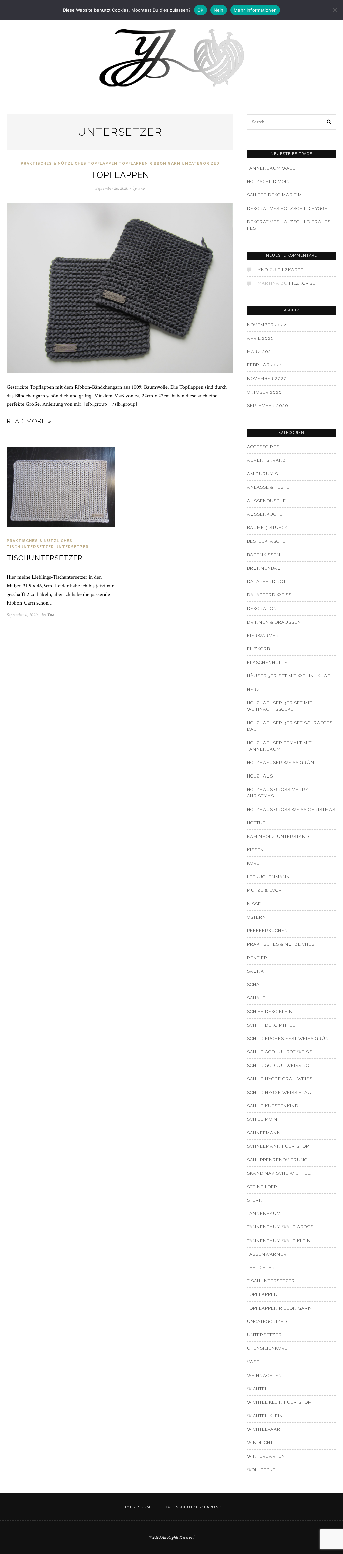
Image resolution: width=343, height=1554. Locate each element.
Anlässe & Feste (268, 487)
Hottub (256, 822)
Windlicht (260, 1442)
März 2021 (260, 351)
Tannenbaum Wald (271, 168)
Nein (219, 10)
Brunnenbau (264, 568)
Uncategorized (200, 163)
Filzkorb (258, 648)
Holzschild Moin (268, 181)
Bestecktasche (266, 541)
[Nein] (334, 10)
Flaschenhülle (267, 662)
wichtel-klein (265, 1415)
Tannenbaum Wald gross (280, 1226)
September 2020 (267, 405)
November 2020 (267, 378)
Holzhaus (260, 776)
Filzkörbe (291, 269)
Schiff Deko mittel (271, 1025)
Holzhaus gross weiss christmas (291, 809)
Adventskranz (266, 460)
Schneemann (264, 1132)
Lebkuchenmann (268, 876)
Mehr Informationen (255, 10)
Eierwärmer (263, 635)
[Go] (329, 122)
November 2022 (266, 324)
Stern (255, 1200)
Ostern (256, 917)
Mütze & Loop (264, 890)
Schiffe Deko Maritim (274, 194)
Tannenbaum (264, 1213)
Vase (253, 1361)
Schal (254, 984)
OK (200, 10)
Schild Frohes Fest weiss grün (288, 1038)
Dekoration (262, 608)
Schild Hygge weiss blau (279, 1092)
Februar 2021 (264, 364)
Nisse (254, 903)
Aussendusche (266, 500)
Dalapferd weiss (269, 594)
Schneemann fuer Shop (278, 1146)
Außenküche (265, 514)
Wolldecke (261, 1469)
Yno (263, 269)
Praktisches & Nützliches (53, 163)
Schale (256, 997)
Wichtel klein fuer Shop (279, 1402)
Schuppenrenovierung (277, 1159)
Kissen (255, 849)
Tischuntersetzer (30, 547)
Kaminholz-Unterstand (278, 836)
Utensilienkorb (267, 1348)
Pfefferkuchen (267, 930)
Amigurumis (262, 473)
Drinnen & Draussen (274, 622)
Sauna (255, 971)
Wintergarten (266, 1456)
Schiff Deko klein (270, 1011)
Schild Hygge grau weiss (280, 1078)
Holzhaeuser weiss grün (280, 762)
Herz (253, 689)
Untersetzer (72, 547)
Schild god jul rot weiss (279, 1051)
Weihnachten (264, 1375)
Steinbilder (262, 1186)
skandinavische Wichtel (279, 1173)
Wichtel (257, 1388)
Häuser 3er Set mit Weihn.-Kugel (290, 675)
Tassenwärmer (267, 1254)
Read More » (29, 421)
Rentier (257, 957)
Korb (253, 863)
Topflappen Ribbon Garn (149, 163)
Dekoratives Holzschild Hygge (287, 208)
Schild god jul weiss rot (279, 1065)
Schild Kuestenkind (272, 1105)
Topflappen (102, 163)
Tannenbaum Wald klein (279, 1240)
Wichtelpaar (263, 1429)
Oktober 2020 (264, 392)
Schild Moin (262, 1119)
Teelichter (261, 1267)
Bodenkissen (263, 554)
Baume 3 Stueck (267, 527)
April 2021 (260, 338)
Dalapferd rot (266, 581)
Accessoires (263, 446)
